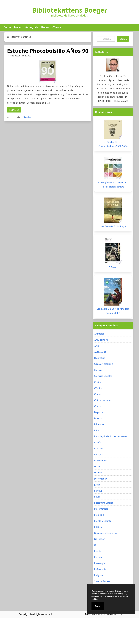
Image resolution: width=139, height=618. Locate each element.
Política (98, 557)
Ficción (18, 27)
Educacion (27, 117)
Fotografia (99, 454)
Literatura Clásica (103, 502)
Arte (96, 345)
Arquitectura (101, 339)
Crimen (98, 394)
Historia (98, 466)
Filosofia (98, 448)
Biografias (99, 357)
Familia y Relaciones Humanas (110, 436)
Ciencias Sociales (103, 375)
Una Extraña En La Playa (113, 226)
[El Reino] (113, 251)
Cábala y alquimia (103, 363)
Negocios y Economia (105, 532)
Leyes (97, 496)
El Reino (113, 267)
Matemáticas (101, 508)
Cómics (56, 27)
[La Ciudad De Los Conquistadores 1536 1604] (113, 130)
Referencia (100, 569)
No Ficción (99, 538)
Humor (98, 472)
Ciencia (98, 369)
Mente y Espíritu (103, 520)
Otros (97, 545)
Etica (96, 430)
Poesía (97, 551)
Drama (45, 27)
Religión (98, 575)
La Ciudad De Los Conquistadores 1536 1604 (112, 144)
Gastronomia (101, 460)
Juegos (98, 484)
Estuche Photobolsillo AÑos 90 (47, 50)
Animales (99, 333)
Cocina (98, 382)
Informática (100, 478)
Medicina (99, 514)
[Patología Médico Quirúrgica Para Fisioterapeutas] (113, 169)
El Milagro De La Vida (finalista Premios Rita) (113, 310)
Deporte (98, 412)
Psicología (99, 563)
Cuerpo (98, 406)
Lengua (98, 490)
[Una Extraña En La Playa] (113, 211)
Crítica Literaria (102, 400)
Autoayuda (31, 27)
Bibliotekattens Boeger (69, 10)
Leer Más (14, 109)
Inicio (7, 27)
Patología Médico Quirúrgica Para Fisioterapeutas (113, 184)
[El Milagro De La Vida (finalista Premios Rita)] (113, 292)
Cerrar (97, 606)
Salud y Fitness (102, 581)
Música (98, 526)
